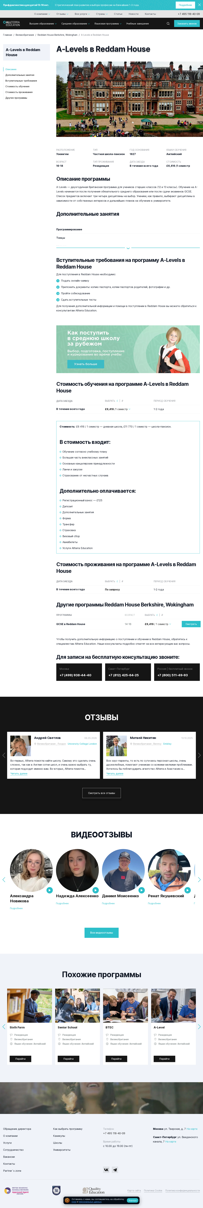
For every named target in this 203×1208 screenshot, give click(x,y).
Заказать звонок (187, 23)
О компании (40, 13)
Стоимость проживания (19, 92)
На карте (192, 1128)
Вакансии (9, 1156)
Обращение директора (17, 1128)
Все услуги (81, 13)
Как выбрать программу (67, 1128)
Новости (133, 13)
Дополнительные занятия (19, 75)
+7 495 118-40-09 (189, 14)
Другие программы (16, 97)
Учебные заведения (137, 23)
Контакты (150, 13)
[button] (199, 755)
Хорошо (133, 1200)
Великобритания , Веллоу (147, 743)
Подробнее (185, 5)
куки (74, 1201)
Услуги (7, 1142)
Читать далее (18, 773)
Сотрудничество (13, 1149)
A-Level (159, 1027)
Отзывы (61, 13)
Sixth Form (17, 1027)
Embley (167, 743)
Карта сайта (134, 1190)
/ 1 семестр (156, 624)
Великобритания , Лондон (51, 743)
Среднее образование (74, 23)
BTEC (110, 1027)
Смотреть (191, 624)
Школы (57, 1142)
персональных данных (90, 1201)
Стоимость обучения (17, 86)
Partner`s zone (12, 1170)
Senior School (67, 1027)
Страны (100, 13)
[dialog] (101, 1200)
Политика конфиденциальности (182, 1190)
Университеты (61, 1149)
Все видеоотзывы (101, 932)
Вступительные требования (21, 80)
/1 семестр (116, 409)
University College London (82, 743)
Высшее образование (41, 23)
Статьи (118, 13)
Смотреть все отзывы (101, 793)
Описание (10, 69)
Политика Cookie (153, 1190)
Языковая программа (107, 23)
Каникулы (59, 1135)
